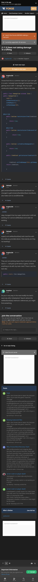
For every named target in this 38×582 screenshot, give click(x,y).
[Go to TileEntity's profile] (4, 474)
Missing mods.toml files (14, 420)
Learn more (3, 3)
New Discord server (11, 352)
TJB (9, 503)
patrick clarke (12, 469)
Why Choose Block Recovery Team (18, 447)
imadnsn (9, 290)
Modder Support (23, 58)
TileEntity (10, 484)
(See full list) (31, 510)
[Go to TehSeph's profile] (3, 186)
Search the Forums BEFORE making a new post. (15, 36)
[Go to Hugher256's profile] (3, 59)
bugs (8, 393)
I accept (32, 572)
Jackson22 (6, 516)
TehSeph (9, 185)
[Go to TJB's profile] (4, 489)
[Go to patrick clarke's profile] (4, 447)
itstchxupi (11, 415)
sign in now (11, 320)
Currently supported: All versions (15, 42)
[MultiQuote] (2, 179)
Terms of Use (5, 574)
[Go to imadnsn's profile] (3, 291)
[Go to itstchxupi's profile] (4, 393)
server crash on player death (16, 474)
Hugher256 (8, 58)
